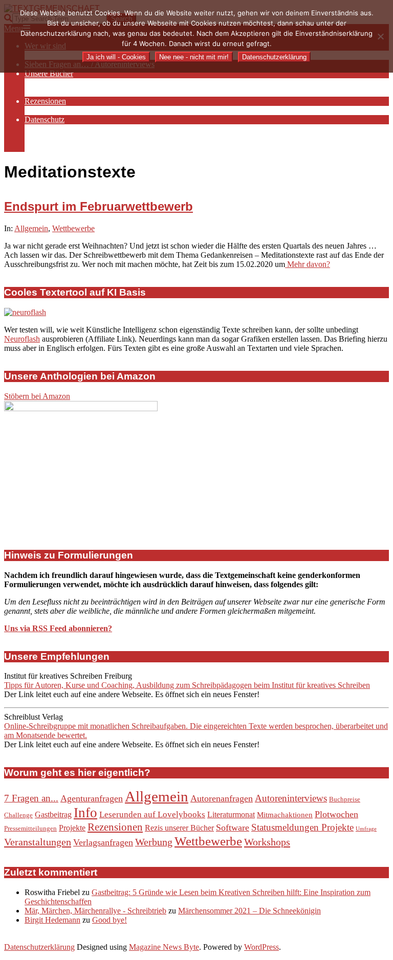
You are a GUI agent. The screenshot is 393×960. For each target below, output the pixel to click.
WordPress (261, 947)
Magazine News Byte (164, 947)
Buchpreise (344, 799)
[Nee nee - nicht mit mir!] (380, 36)
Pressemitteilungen (30, 828)
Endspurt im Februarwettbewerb (98, 206)
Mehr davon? (307, 264)
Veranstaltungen (37, 841)
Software (232, 827)
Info (85, 812)
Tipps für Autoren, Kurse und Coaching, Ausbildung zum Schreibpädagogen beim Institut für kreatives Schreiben (187, 685)
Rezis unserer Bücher (179, 827)
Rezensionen (115, 827)
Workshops (267, 841)
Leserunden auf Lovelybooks (152, 814)
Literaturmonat (231, 814)
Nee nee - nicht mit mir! (194, 57)
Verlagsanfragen (103, 842)
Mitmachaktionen (285, 815)
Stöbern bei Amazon (37, 396)
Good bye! (109, 920)
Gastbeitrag (53, 814)
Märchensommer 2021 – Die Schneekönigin (249, 910)
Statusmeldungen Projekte (302, 827)
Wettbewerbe (73, 228)
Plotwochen (336, 814)
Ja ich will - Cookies (116, 57)
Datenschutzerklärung (39, 947)
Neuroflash (22, 338)
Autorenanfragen (221, 798)
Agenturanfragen (91, 798)
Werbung (153, 841)
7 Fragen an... (31, 798)
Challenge (18, 815)
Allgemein (31, 228)
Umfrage (366, 829)
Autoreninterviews (291, 798)
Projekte (72, 827)
